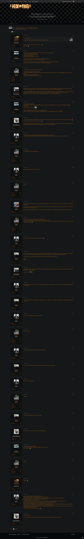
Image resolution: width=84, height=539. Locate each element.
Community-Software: (42, 537)
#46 (73, 282)
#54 (73, 413)
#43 (73, 236)
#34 (73, 86)
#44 (73, 251)
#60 (73, 513)
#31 (73, 35)
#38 (73, 148)
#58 (73, 478)
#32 (73, 50)
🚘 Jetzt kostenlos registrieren (42, 19)
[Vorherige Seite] (9, 31)
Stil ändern (73, 534)
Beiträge (12, 44)
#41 (73, 201)
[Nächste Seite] (14, 31)
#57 (73, 459)
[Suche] (73, 1)
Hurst (15, 29)
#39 (73, 167)
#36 (73, 117)
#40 (73, 182)
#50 (73, 347)
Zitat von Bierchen (27, 38)
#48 (73, 313)
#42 (73, 217)
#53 (73, 394)
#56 (73, 444)
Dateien (12, 78)
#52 (73, 378)
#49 (73, 329)
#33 (73, 67)
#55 (73, 428)
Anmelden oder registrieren (66, 1)
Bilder (12, 81)
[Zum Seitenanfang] (83, 538)
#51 (73, 363)
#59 (73, 494)
